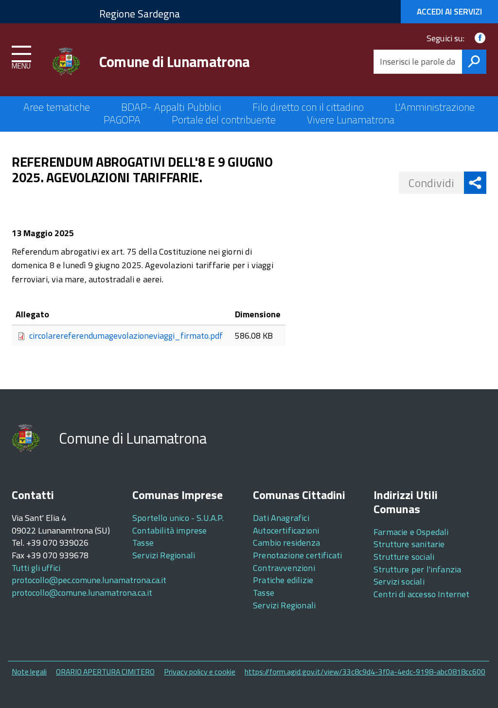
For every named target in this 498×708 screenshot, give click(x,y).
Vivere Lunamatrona (350, 119)
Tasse (143, 542)
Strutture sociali (404, 556)
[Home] (68, 62)
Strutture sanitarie (409, 544)
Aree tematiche (56, 107)
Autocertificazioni (286, 530)
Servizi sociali (399, 581)
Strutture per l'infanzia (417, 569)
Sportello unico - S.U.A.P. (178, 517)
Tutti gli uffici (36, 567)
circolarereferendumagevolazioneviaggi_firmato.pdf (126, 335)
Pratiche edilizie (283, 580)
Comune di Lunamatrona (174, 62)
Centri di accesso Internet (422, 594)
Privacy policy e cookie (199, 671)
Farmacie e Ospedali (411, 531)
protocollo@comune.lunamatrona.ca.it (82, 592)
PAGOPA (122, 119)
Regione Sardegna (139, 13)
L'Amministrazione (435, 107)
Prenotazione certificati (297, 555)
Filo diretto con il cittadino (308, 107)
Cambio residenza (286, 542)
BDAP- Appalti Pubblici (171, 107)
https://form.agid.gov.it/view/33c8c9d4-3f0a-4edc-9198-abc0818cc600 (365, 671)
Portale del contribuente (224, 119)
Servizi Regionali (163, 555)
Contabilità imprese (169, 530)
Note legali (29, 671)
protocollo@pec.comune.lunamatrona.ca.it (89, 580)
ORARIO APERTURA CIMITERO (105, 671)
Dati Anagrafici (281, 517)
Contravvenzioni (284, 567)
